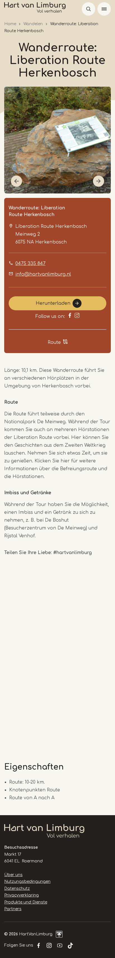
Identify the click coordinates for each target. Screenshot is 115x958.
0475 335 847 (30, 263)
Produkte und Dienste (25, 902)
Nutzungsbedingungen (27, 881)
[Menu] (104, 9)
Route (54, 342)
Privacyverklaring (21, 895)
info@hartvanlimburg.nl (43, 274)
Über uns (13, 875)
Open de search (88, 9)
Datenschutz (17, 888)
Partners (12, 909)
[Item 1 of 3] (57, 140)
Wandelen (33, 24)
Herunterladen (53, 303)
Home (10, 24)
